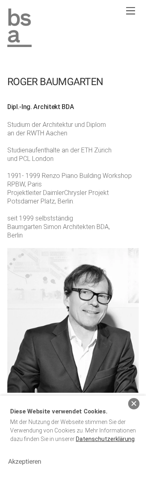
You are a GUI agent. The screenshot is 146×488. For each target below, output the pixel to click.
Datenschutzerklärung (105, 439)
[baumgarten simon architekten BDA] (19, 43)
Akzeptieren (24, 461)
